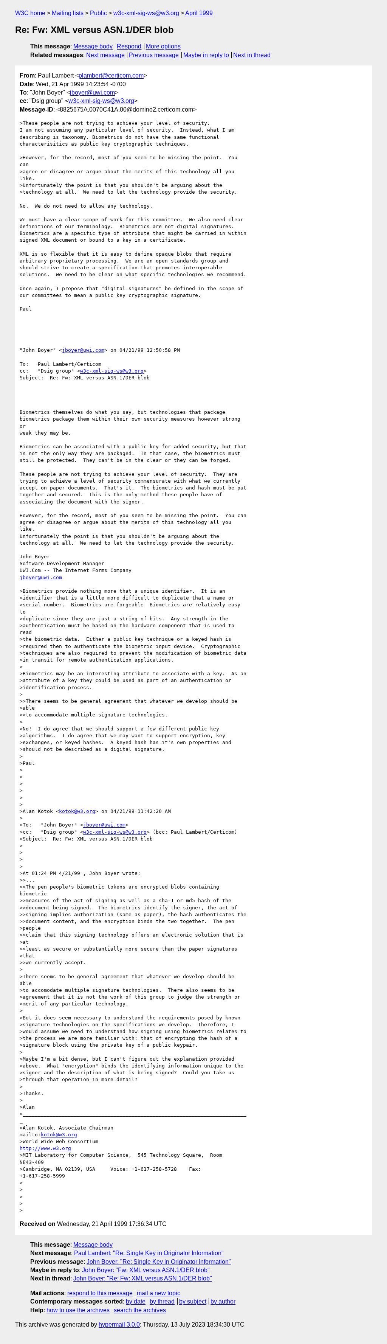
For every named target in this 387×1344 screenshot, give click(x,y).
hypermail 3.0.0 (119, 1324)
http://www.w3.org (45, 1148)
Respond (129, 46)
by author (223, 1301)
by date (136, 1301)
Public (98, 13)
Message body (93, 46)
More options (163, 46)
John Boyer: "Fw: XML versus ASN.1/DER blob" (146, 1270)
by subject (192, 1301)
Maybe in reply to (206, 55)
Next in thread (252, 55)
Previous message (154, 55)
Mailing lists (68, 13)
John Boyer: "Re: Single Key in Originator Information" (159, 1262)
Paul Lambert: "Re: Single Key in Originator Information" (149, 1253)
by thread (162, 1301)
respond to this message (100, 1293)
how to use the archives (78, 1310)
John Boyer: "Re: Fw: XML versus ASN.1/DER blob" (142, 1278)
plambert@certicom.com (111, 75)
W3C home (30, 13)
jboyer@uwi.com (92, 92)
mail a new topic (158, 1293)
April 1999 (199, 13)
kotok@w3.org (77, 811)
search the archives (140, 1310)
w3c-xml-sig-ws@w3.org (146, 13)
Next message (105, 55)
